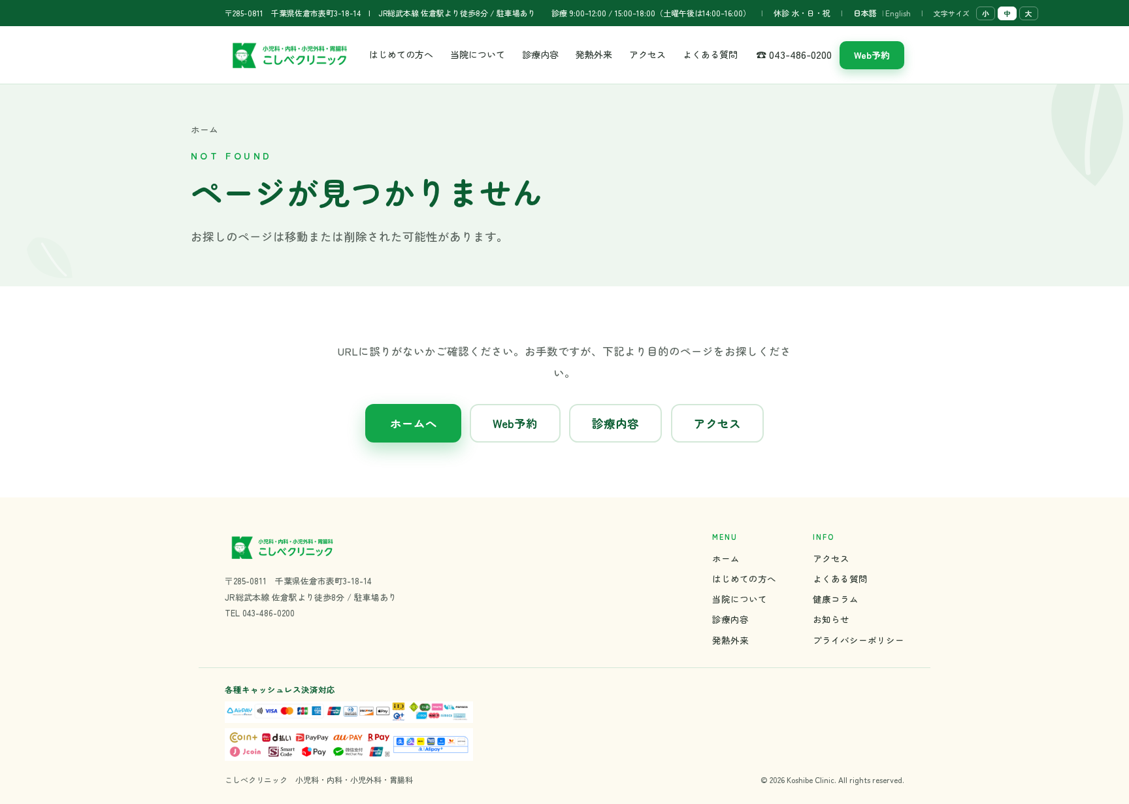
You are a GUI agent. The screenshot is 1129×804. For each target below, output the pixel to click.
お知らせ (831, 619)
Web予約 (872, 54)
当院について (477, 54)
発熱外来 (594, 54)
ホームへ (413, 423)
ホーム (204, 129)
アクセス (647, 54)
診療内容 (540, 54)
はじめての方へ (401, 54)
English (898, 12)
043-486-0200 (268, 613)
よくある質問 (710, 54)
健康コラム (836, 598)
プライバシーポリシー (858, 639)
